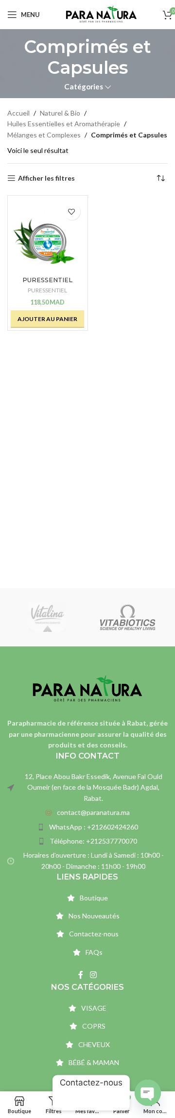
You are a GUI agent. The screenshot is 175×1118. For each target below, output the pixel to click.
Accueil (18, 113)
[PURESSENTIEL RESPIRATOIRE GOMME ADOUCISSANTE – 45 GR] (47, 235)
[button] (47, 319)
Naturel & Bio (60, 113)
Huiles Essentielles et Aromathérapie (63, 123)
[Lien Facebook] (81, 974)
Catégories (83, 86)
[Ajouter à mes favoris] (71, 211)
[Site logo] (101, 14)
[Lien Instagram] (93, 974)
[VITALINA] (47, 617)
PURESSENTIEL (47, 290)
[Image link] (87, 688)
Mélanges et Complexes (44, 135)
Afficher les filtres (46, 178)
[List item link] (87, 812)
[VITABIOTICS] (128, 617)
